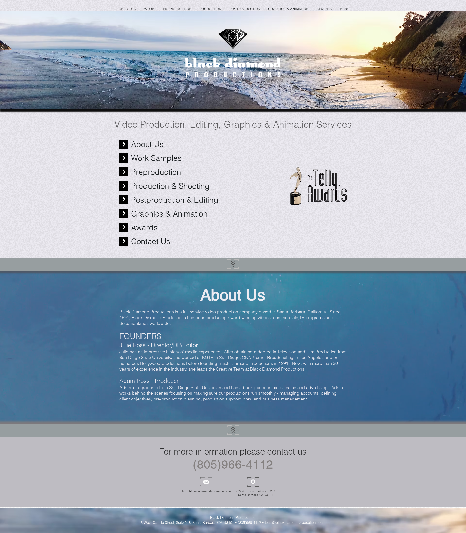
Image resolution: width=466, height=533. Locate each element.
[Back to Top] (233, 264)
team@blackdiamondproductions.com (207, 491)
